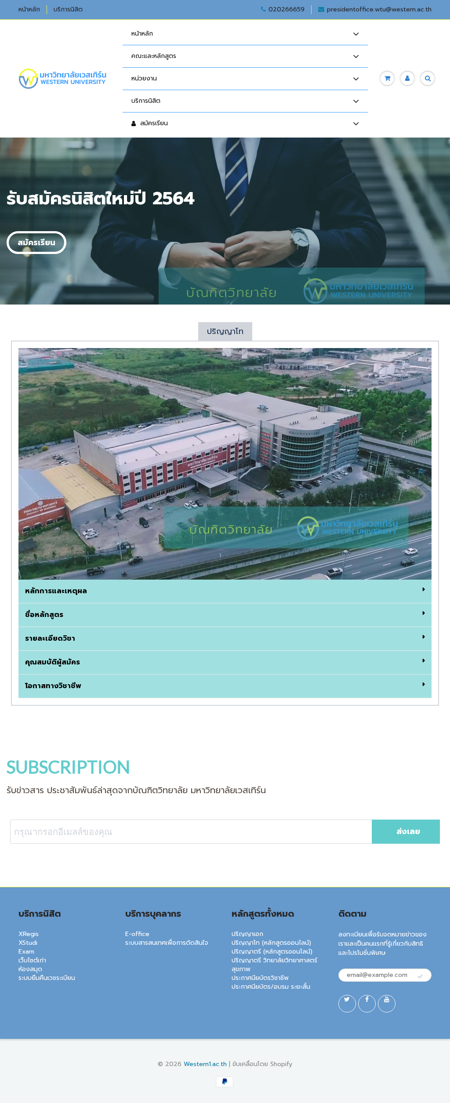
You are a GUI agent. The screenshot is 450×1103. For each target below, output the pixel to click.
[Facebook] (367, 1003)
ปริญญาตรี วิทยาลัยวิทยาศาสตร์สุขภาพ (274, 965)
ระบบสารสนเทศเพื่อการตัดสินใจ (166, 942)
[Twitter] (347, 1003)
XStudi (27, 942)
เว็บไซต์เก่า (32, 960)
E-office (137, 934)
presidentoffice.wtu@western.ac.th (379, 9)
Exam (26, 951)
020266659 (287, 9)
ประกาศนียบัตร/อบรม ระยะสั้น (271, 986)
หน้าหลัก (29, 9)
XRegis (28, 934)
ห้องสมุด (30, 969)
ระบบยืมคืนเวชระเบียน (46, 978)
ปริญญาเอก (247, 934)
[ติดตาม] (420, 977)
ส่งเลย (408, 831)
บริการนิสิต (68, 9)
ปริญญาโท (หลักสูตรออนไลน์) (271, 942)
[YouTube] (387, 1003)
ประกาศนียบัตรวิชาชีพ (260, 978)
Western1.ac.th (205, 1064)
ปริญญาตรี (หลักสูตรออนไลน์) (272, 951)
